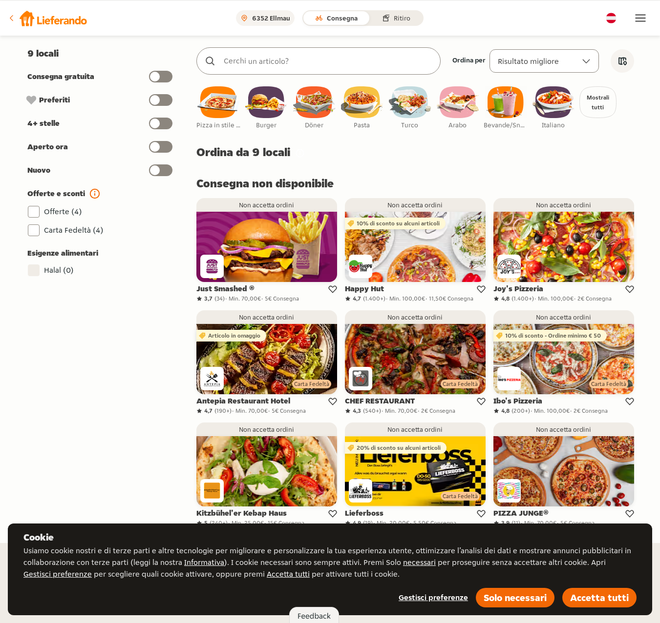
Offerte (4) (63, 211)
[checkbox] (218, 108)
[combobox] (328, 61)
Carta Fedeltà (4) (74, 230)
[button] (47, 18)
